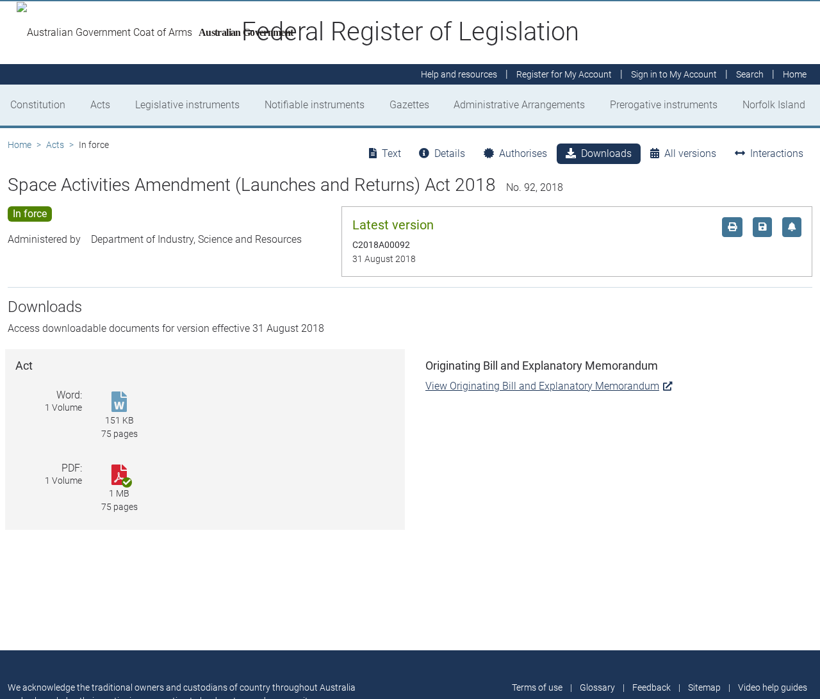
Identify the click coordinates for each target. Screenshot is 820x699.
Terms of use (537, 687)
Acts (100, 105)
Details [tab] (449, 153)
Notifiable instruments (315, 105)
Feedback (651, 687)
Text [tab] (391, 153)
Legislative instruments (187, 105)
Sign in (674, 74)
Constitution (37, 105)
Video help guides (772, 687)
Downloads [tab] (606, 153)
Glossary (597, 687)
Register (564, 74)
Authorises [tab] (523, 153)
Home (19, 145)
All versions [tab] (690, 153)
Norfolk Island (773, 105)
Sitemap (704, 687)
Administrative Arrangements (519, 105)
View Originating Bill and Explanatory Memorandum (542, 386)
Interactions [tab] (776, 153)
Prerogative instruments (664, 105)
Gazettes (409, 105)
